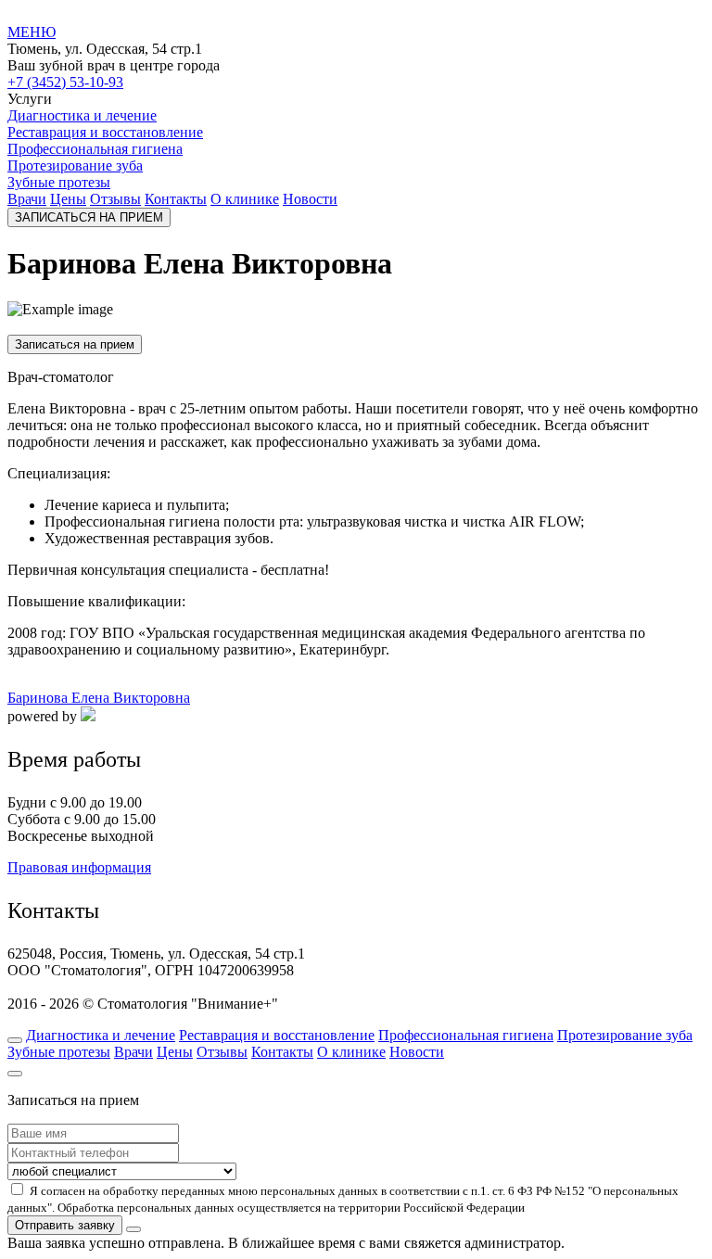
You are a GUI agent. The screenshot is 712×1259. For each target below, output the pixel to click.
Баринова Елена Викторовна (98, 698)
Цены (68, 199)
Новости (310, 199)
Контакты (176, 199)
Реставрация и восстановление (105, 132)
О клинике (244, 199)
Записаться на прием (74, 344)
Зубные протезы (58, 182)
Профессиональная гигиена (95, 149)
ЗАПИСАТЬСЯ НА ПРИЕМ (89, 217)
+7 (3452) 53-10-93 (65, 82)
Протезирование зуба (75, 165)
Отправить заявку (65, 1225)
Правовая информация (79, 867)
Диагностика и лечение (82, 115)
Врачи (26, 199)
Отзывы (115, 199)
